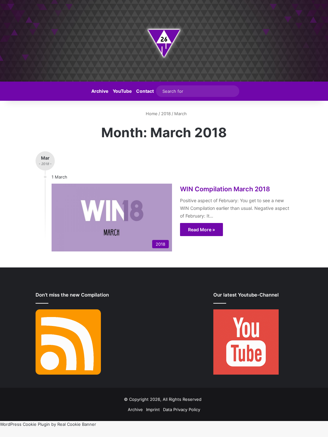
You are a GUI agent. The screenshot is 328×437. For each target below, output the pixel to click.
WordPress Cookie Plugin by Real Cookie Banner (48, 424)
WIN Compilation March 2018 (225, 189)
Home (151, 113)
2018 (166, 113)
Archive (99, 91)
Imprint (153, 409)
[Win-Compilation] (164, 41)
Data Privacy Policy (181, 409)
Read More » (201, 229)
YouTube (122, 91)
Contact (145, 91)
